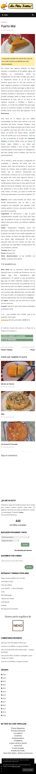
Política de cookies (16, 766)
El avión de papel (18, 748)
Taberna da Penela (7, 598)
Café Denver (5, 602)
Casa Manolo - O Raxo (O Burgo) (12, 588)
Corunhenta (18, 736)
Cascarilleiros (18, 733)
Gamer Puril (18, 746)
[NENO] (18, 625)
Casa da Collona (6, 585)
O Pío (3, 592)
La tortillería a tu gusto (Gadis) (17, 646)
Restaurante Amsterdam (9, 609)
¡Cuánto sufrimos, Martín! (18, 743)
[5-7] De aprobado (8, 340)
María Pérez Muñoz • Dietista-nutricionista (18, 753)
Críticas (3, 22)
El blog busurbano (18, 738)
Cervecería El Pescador (9, 444)
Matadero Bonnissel (18, 731)
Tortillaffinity (18, 741)
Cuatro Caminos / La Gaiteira (13, 336)
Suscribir (28, 567)
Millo (3, 414)
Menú (6, 15)
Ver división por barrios (23, 550)
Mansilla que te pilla (18, 751)
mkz (2, 650)
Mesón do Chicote (7, 384)
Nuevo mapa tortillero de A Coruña (13, 578)
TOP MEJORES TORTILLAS (16, 643)
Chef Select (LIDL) (7, 581)
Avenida (3, 605)
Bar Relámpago (6, 595)
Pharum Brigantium (18, 728)
